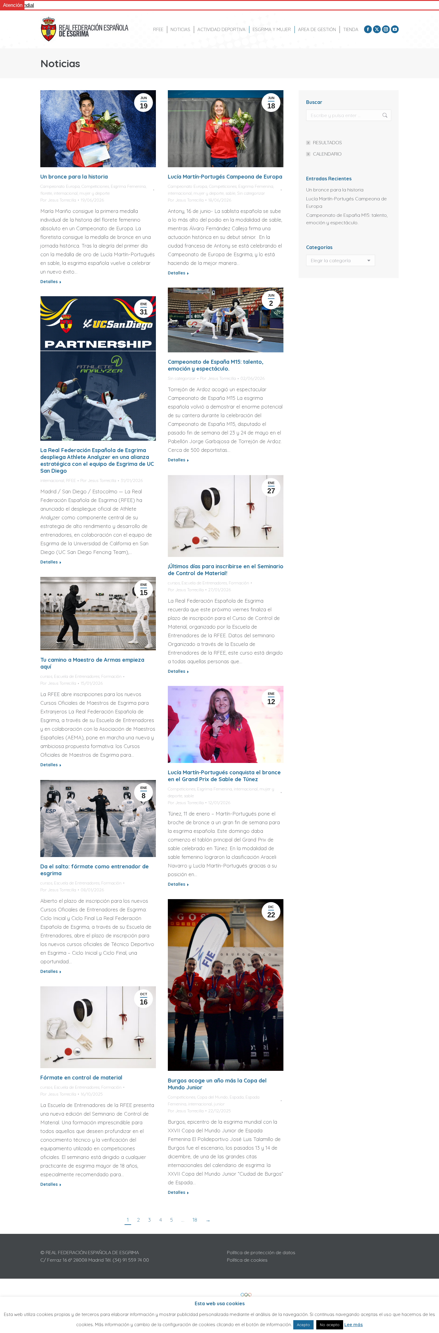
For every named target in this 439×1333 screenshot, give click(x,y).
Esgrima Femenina (128, 186)
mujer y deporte (94, 193)
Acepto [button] (303, 1324)
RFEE (71, 480)
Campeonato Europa (60, 186)
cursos (174, 583)
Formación (239, 583)
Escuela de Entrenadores (204, 583)
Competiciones (95, 186)
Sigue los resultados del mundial (65, 5)
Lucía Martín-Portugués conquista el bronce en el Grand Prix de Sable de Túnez (224, 776)
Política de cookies (247, 1260)
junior (219, 1104)
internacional (66, 193)
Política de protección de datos (261, 1252)
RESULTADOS (327, 142)
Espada (237, 1097)
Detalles (49, 281)
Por (58, 200)
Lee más (353, 1324)
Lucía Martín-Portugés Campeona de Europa (225, 176)
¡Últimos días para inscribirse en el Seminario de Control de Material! (225, 570)
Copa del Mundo (212, 1097)
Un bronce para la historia (74, 176)
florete (46, 193)
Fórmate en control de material (81, 1077)
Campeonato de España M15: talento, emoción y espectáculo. (215, 365)
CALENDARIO (327, 154)
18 (195, 1220)
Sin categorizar (251, 193)
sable (230, 193)
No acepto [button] (330, 1324)
